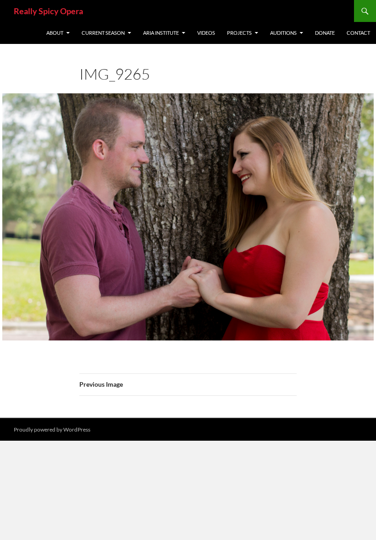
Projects (239, 33)
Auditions (283, 33)
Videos (206, 33)
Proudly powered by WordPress (52, 429)
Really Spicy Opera (48, 11)
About (54, 33)
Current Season (103, 33)
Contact (358, 33)
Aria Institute (161, 33)
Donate (325, 33)
